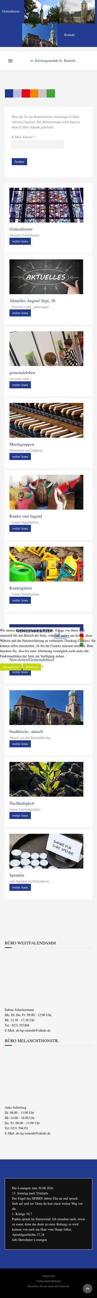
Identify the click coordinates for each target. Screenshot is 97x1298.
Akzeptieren (11, 667)
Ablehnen (31, 667)
